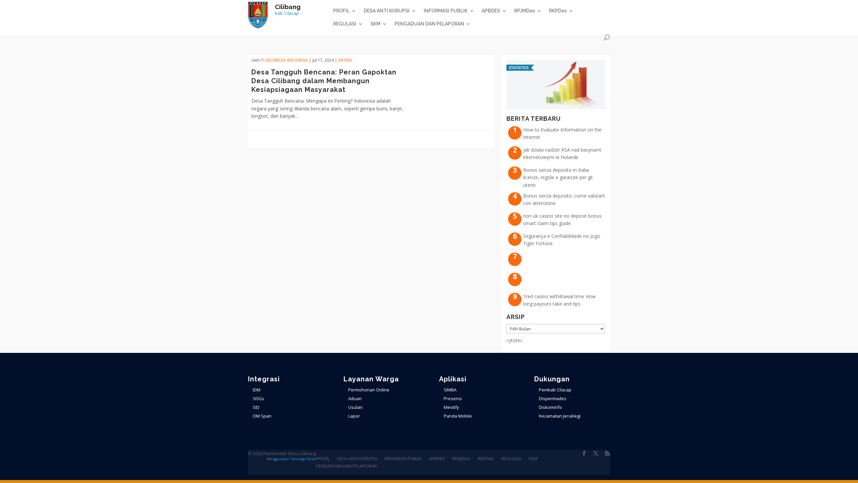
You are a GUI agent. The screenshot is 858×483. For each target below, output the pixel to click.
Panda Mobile (458, 416)
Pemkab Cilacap (555, 390)
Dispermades (552, 398)
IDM (256, 390)
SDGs (258, 398)
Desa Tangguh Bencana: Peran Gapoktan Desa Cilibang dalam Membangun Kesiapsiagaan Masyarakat (323, 81)
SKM (375, 23)
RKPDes (558, 10)
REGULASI (344, 23)
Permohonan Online (368, 390)
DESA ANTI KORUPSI (387, 10)
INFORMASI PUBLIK (446, 10)
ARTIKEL (345, 60)
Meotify (451, 407)
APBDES (491, 10)
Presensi (453, 398)
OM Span (262, 416)
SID (256, 407)
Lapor (354, 416)
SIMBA (450, 390)
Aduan (355, 398)
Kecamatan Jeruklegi (559, 416)
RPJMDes (524, 10)
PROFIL (341, 10)
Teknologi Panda (303, 459)
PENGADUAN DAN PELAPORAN (429, 23)
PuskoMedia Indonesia (284, 60)
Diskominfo (550, 407)
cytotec (514, 340)
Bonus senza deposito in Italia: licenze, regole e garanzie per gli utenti (558, 177)
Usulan (355, 407)
